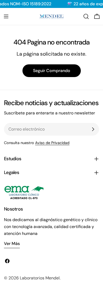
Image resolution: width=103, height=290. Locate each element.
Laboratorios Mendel (40, 278)
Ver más (12, 243)
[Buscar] (86, 16)
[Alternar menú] (6, 16)
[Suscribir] (93, 129)
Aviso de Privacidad (52, 142)
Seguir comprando (51, 70)
